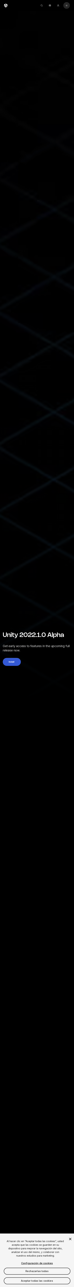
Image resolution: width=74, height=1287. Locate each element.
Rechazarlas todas (36, 1271)
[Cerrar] (70, 1239)
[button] (12, 662)
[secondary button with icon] (66, 5)
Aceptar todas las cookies (37, 1280)
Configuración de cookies (37, 1263)
